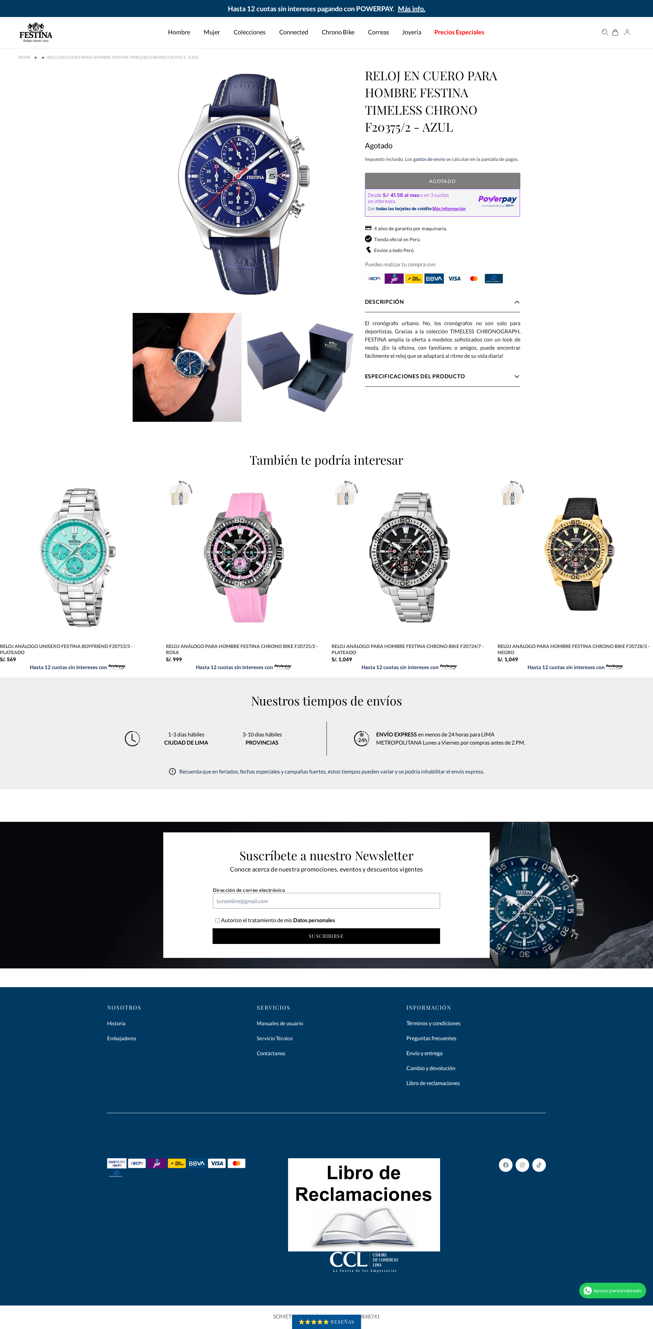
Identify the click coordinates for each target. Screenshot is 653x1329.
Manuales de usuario (280, 1023)
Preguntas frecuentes (431, 1038)
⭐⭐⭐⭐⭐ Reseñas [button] (327, 1321)
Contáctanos (271, 1053)
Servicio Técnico (274, 1038)
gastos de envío (429, 159)
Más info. (411, 8)
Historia (116, 1023)
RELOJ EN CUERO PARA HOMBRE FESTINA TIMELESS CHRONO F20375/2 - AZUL (123, 57)
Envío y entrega (424, 1053)
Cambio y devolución (430, 1068)
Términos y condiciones (433, 1023)
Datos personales (313, 920)
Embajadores (121, 1038)
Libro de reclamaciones (433, 1083)
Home (24, 57)
